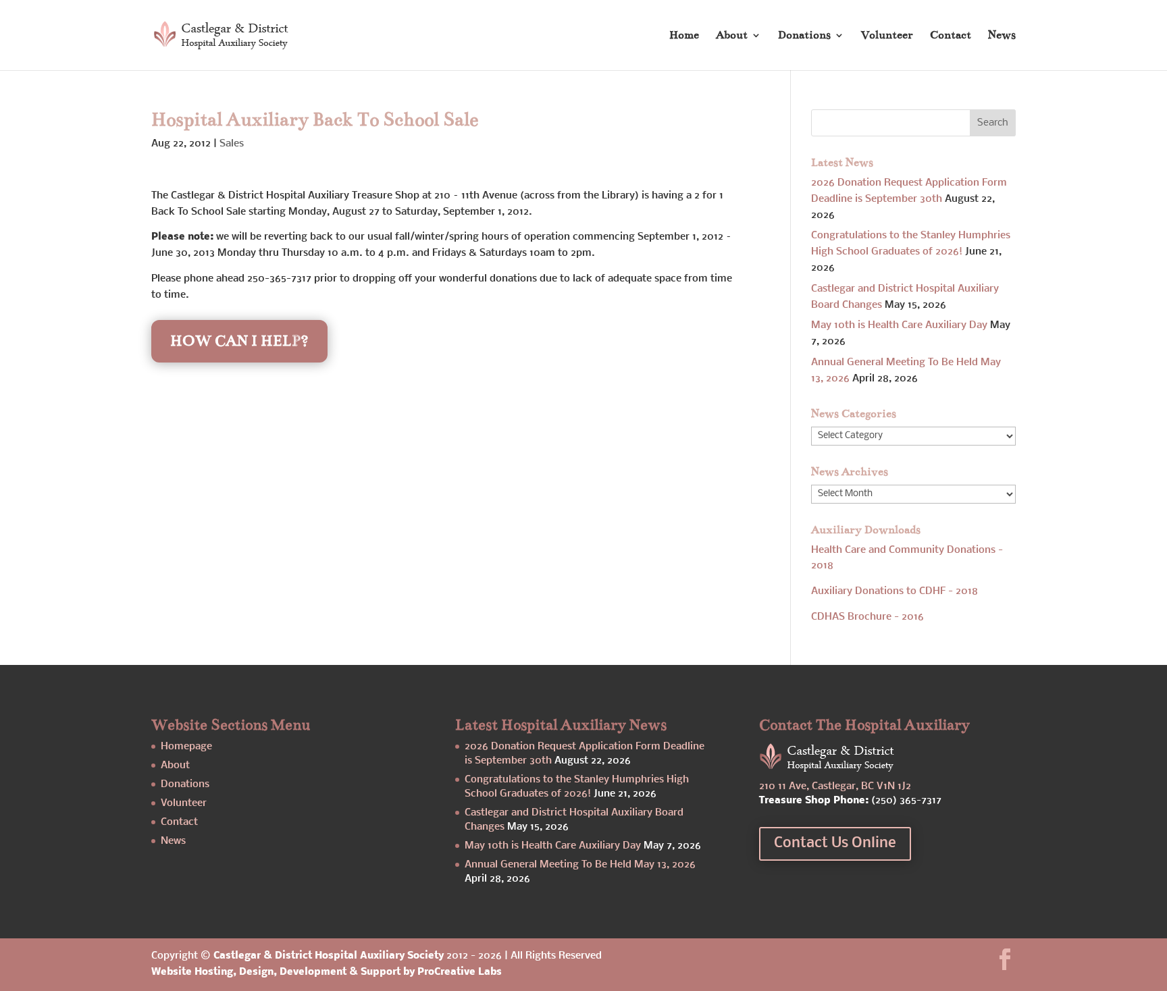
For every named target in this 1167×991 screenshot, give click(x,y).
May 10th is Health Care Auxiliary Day (899, 325)
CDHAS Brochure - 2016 (867, 617)
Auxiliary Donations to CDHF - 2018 (894, 591)
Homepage (186, 746)
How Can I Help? (239, 340)
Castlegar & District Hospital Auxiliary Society (328, 955)
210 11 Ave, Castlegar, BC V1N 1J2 (835, 786)
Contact (950, 36)
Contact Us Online (835, 843)
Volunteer (887, 36)
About (732, 36)
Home (684, 36)
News (1002, 36)
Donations (804, 36)
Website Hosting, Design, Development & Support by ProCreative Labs (326, 972)
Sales (231, 143)
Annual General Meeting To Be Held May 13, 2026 (580, 864)
